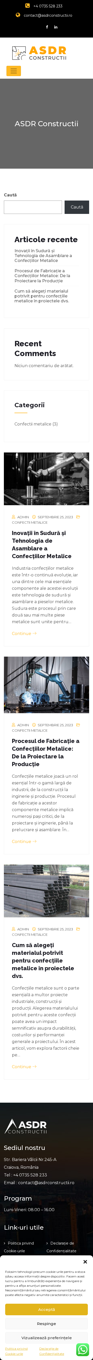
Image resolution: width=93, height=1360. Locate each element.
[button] (85, 1261)
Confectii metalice (32, 424)
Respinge (46, 1323)
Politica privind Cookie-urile (16, 1351)
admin (23, 517)
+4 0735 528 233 (47, 6)
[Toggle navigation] (13, 71)
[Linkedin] (56, 27)
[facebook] (47, 27)
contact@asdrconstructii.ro (47, 15)
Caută (10, 195)
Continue (22, 633)
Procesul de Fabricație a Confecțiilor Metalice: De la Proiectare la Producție (42, 275)
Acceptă (46, 1309)
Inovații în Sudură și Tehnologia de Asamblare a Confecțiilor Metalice (43, 255)
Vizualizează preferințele (46, 1337)
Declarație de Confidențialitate (51, 1351)
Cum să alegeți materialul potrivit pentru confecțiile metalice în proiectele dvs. (41, 296)
